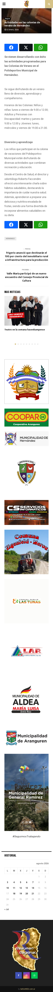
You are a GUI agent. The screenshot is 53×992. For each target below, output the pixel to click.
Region (7, 18)
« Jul (6, 909)
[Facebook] (18, 975)
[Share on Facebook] (11, 47)
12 (20, 888)
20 (26, 893)
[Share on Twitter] (26, 47)
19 (20, 893)
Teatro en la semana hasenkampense (24, 330)
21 (33, 893)
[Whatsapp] (34, 975)
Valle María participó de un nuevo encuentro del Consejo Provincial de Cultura (26, 277)
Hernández (10, 238)
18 (14, 893)
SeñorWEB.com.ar (27, 989)
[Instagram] (26, 975)
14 (33, 888)
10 (7, 888)
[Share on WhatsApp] (40, 47)
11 (14, 888)
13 (26, 888)
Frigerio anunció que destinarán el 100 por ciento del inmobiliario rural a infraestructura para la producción (26, 256)
